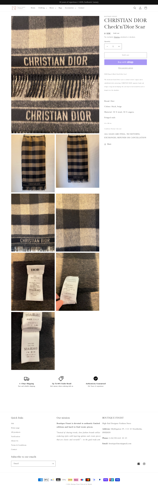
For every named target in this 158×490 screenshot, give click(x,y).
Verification (15, 436)
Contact (14, 449)
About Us (14, 440)
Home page (15, 428)
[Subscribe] (52, 464)
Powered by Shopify (86, 484)
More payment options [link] (125, 68)
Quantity (107, 41)
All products (15, 432)
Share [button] (109, 144)
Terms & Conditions (18, 445)
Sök (12, 423)
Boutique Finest (75, 484)
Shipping (117, 37)
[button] (42, 8)
